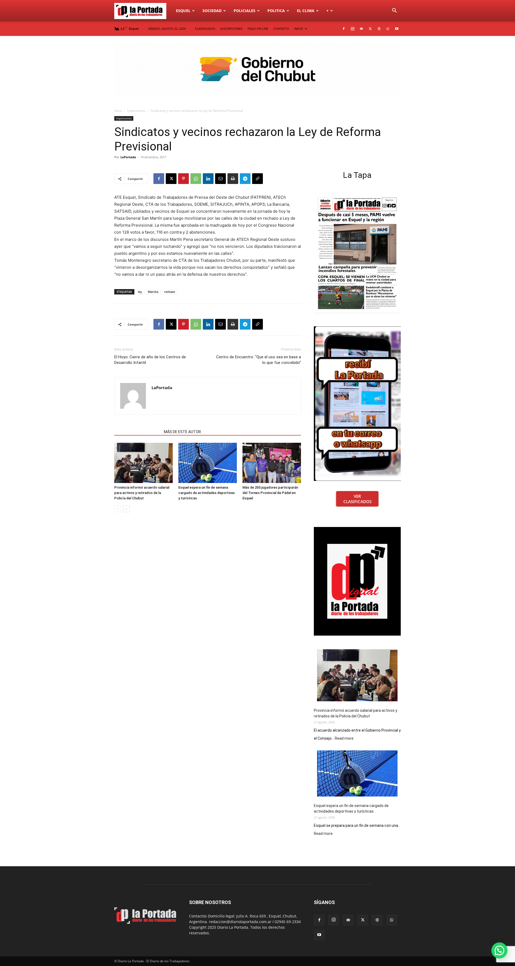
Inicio (118, 110)
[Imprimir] (232, 178)
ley (140, 292)
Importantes (136, 110)
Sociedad (212, 10)
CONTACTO (281, 29)
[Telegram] (245, 178)
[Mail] (361, 28)
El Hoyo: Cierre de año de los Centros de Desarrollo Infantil (150, 360)
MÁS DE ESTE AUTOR (182, 432)
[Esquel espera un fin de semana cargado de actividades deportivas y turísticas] (207, 463)
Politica (276, 10)
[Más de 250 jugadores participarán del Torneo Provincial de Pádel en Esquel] (271, 463)
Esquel (183, 10)
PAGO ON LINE (258, 29)
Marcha (153, 292)
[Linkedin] (208, 178)
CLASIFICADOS (205, 29)
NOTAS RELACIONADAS (137, 432)
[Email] (220, 178)
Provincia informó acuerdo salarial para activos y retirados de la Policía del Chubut (141, 492)
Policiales (244, 10)
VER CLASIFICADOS (357, 498)
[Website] (379, 28)
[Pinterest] (183, 178)
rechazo (169, 292)
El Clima (305, 10)
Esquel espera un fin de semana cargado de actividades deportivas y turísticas (206, 492)
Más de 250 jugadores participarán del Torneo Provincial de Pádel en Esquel (270, 492)
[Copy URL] (257, 178)
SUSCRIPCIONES (231, 29)
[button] (394, 11)
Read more (344, 738)
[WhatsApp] (388, 28)
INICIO (298, 29)
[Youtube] (397, 28)
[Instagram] (352, 28)
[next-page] (126, 509)
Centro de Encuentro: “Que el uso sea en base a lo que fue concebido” (258, 360)
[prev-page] (117, 509)
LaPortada (128, 157)
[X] (370, 28)
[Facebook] (344, 28)
